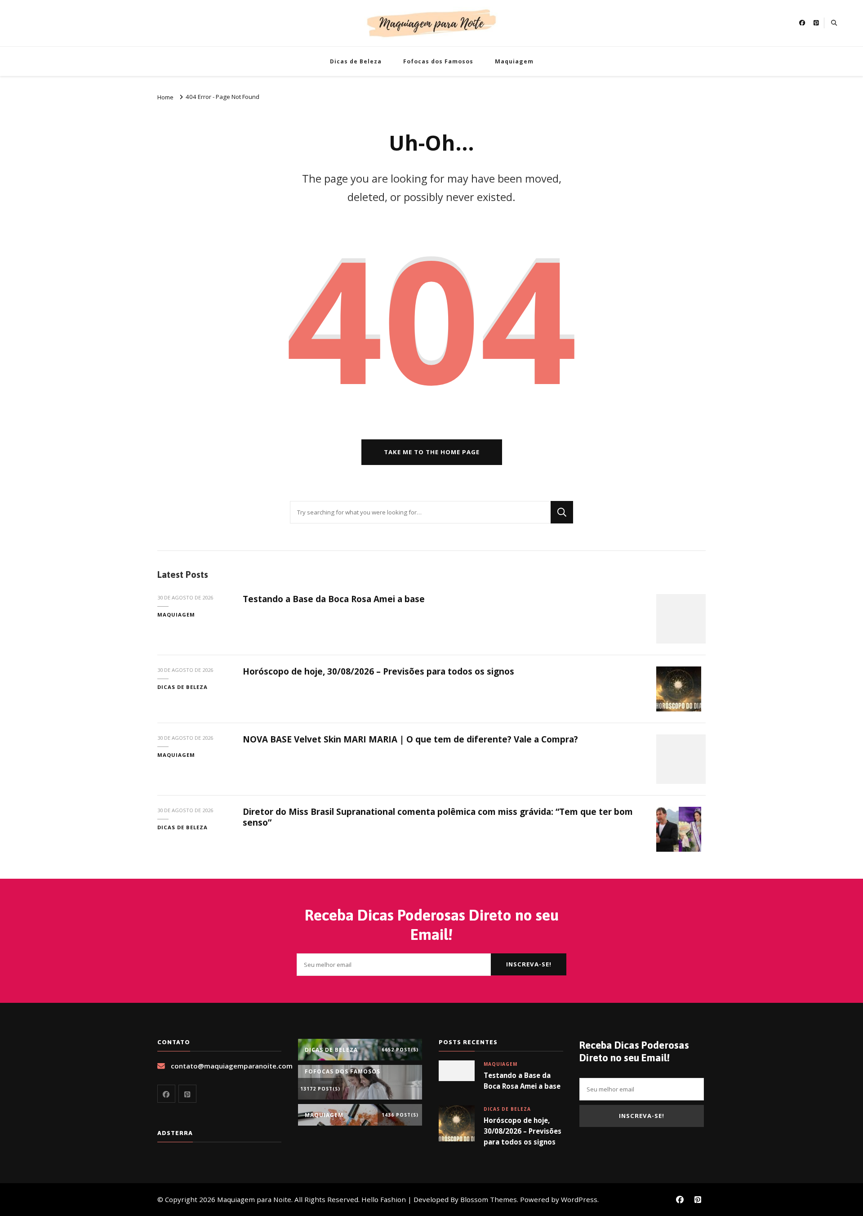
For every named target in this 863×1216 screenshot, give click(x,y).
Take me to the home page (432, 452)
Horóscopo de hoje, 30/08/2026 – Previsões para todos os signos (378, 671)
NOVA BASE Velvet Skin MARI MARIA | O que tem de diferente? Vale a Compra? (410, 739)
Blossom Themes (488, 1199)
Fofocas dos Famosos (438, 61)
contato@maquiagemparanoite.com (232, 1065)
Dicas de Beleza (356, 61)
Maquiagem (514, 61)
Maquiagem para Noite (254, 1199)
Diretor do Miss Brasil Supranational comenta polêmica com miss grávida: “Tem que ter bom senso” (438, 817)
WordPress (579, 1199)
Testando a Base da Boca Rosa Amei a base (334, 599)
